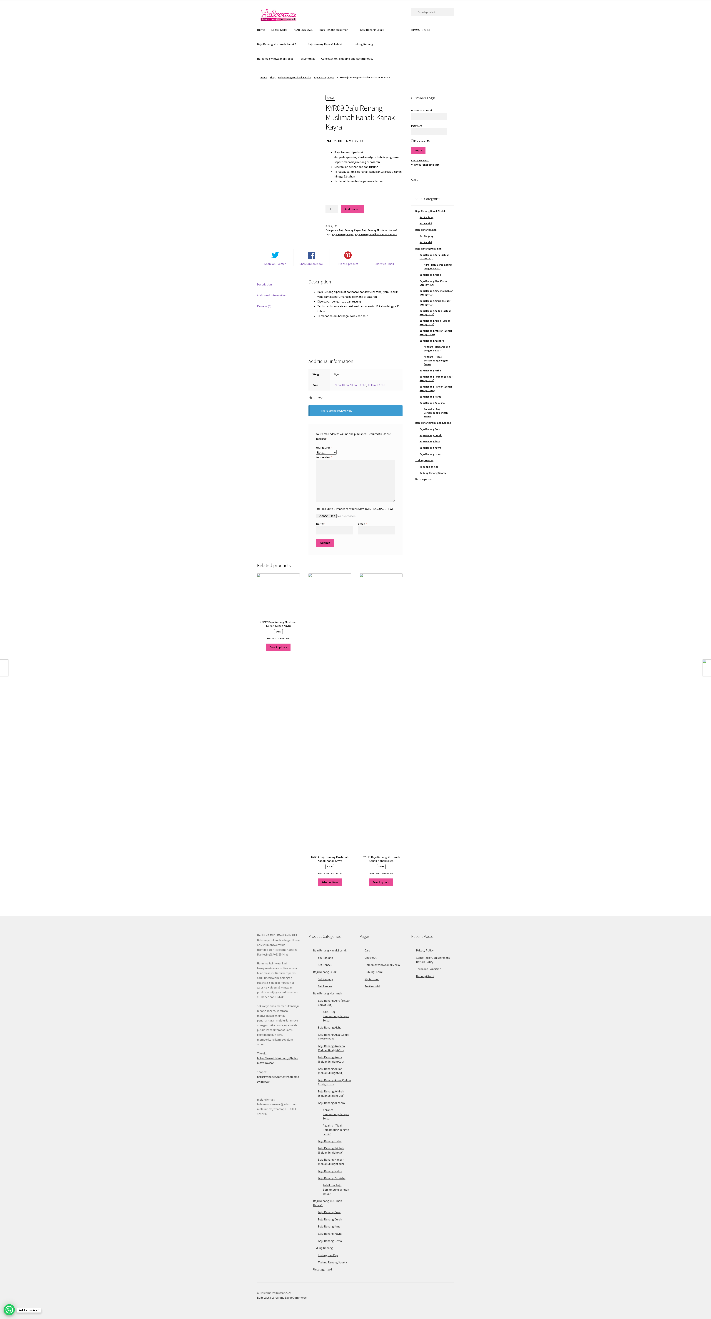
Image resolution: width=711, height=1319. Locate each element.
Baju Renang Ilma (430, 441)
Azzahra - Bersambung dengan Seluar (437, 348)
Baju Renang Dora (430, 429)
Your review (324, 457)
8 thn (345, 385)
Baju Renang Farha (430, 370)
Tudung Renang (363, 44)
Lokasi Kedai (279, 29)
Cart (367, 950)
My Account (372, 979)
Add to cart (352, 209)
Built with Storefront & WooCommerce (282, 1297)
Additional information (271, 295)
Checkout (371, 957)
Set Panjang (426, 217)
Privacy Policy (424, 950)
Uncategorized (423, 479)
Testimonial (307, 58)
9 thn (353, 385)
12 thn (381, 385)
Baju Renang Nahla (430, 396)
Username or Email (421, 110)
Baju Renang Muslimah (333, 29)
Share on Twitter (275, 264)
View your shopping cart (425, 164)
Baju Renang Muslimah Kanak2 (276, 44)
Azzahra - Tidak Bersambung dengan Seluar (436, 360)
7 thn (337, 385)
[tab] (278, 284)
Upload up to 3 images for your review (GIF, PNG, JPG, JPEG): (355, 509)
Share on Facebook (311, 264)
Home (261, 29)
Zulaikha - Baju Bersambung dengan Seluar (436, 412)
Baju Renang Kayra (324, 77)
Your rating (324, 447)
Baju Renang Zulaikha (432, 403)
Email (362, 523)
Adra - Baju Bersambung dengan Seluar (438, 266)
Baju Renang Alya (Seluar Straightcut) (434, 282)
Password (416, 125)
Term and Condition (428, 969)
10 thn (362, 385)
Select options (278, 647)
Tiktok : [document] (277, 1058)
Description (264, 284)
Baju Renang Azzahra (432, 340)
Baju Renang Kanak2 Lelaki (325, 44)
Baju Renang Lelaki (372, 29)
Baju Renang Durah (431, 435)
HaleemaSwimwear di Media (382, 965)
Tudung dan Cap (429, 466)
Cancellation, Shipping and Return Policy (347, 58)
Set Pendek (426, 223)
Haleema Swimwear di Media (275, 58)
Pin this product (348, 264)
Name (321, 523)
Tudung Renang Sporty (433, 473)
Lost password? (420, 160)
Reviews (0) (264, 306)
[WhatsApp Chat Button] (9, 1309)
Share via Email (384, 264)
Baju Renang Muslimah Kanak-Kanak (376, 234)
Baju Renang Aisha (430, 274)
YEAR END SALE (303, 29)
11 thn (372, 385)
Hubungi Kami (374, 972)
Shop (273, 77)
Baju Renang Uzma (430, 454)
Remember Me (422, 141)
